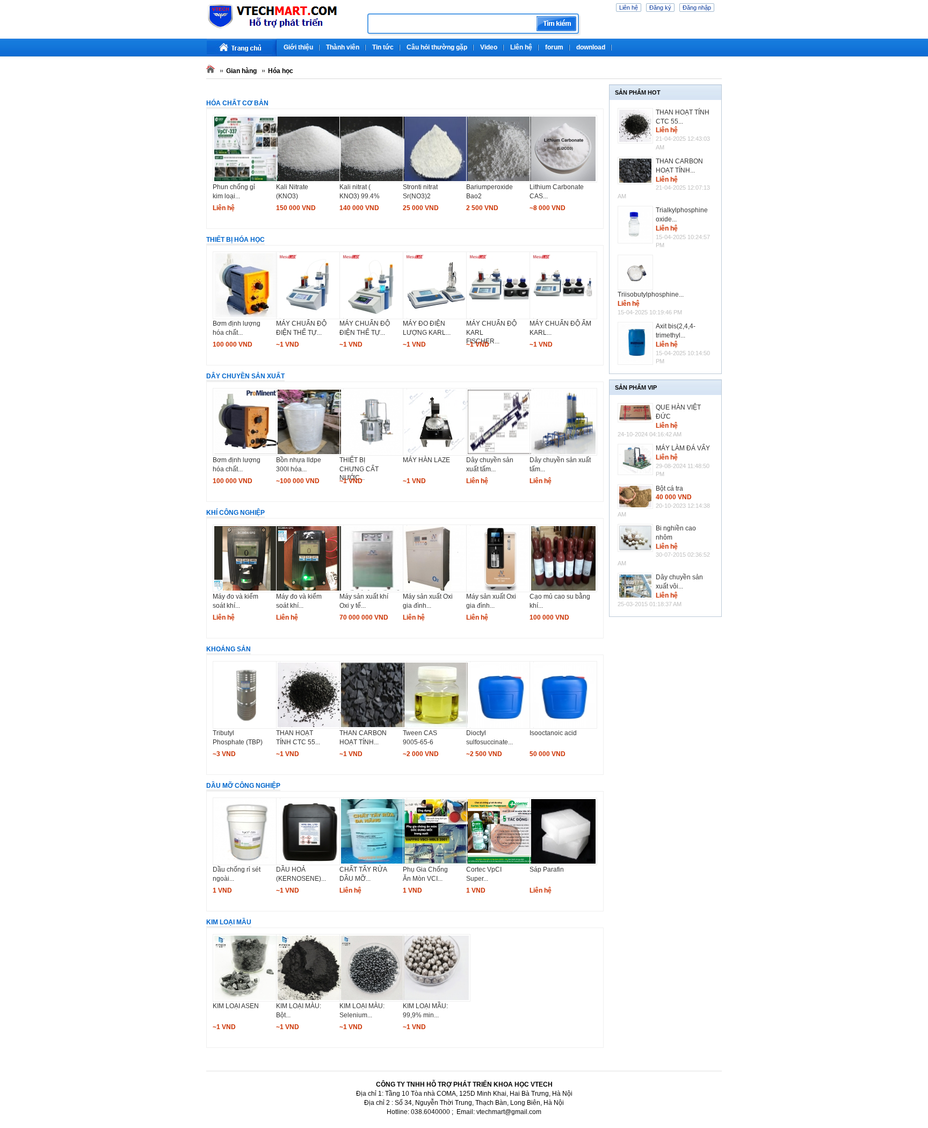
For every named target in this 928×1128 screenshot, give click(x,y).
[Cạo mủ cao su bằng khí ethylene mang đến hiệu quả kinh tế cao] (563, 590)
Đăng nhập (697, 7)
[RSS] (720, 43)
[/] (282, 27)
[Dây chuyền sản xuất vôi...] (637, 586)
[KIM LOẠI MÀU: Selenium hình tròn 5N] (373, 999)
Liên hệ (628, 7)
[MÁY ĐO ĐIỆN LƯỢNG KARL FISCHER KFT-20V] (436, 317)
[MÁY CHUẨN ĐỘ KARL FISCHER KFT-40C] (500, 317)
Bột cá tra (669, 488)
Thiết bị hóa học (235, 239)
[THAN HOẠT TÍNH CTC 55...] (637, 125)
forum (554, 47)
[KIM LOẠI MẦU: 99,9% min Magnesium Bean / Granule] (436, 999)
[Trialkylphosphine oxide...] (637, 224)
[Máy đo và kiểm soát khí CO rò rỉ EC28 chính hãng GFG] (310, 590)
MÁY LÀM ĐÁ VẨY (683, 448)
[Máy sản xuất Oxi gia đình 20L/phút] (436, 590)
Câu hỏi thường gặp (437, 47)
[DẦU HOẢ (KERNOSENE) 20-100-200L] (310, 863)
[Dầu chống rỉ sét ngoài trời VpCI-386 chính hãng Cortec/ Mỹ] (246, 863)
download (590, 47)
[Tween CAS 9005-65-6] (436, 726)
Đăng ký (660, 7)
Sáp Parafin (547, 869)
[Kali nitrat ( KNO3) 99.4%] (373, 180)
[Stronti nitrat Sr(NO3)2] (436, 180)
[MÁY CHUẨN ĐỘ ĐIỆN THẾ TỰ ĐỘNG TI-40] (310, 317)
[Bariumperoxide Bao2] (500, 180)
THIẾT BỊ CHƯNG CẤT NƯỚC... (359, 469)
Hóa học (280, 71)
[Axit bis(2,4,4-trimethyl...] (637, 343)
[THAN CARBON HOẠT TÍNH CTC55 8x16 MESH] (373, 726)
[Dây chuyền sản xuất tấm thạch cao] (500, 453)
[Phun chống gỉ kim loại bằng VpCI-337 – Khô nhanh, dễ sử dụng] (246, 180)
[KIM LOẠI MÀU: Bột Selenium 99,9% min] (310, 999)
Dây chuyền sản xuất (245, 376)
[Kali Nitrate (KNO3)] (310, 180)
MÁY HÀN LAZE (426, 460)
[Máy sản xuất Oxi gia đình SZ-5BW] (500, 590)
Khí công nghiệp (235, 512)
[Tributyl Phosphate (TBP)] (246, 726)
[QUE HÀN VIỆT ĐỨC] (637, 412)
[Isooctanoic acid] (563, 726)
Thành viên (342, 47)
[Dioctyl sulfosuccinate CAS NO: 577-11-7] (500, 726)
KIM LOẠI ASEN (236, 1006)
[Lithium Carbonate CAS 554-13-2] (563, 180)
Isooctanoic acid (553, 733)
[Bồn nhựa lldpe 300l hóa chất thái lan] (310, 453)
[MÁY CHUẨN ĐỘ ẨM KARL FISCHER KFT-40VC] (563, 317)
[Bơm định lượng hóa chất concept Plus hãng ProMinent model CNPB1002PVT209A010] (246, 317)
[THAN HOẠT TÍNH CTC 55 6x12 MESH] (310, 726)
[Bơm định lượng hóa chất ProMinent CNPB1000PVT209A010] (246, 453)
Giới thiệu (298, 47)
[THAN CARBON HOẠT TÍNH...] (637, 171)
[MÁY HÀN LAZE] (436, 453)
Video (488, 47)
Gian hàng (241, 71)
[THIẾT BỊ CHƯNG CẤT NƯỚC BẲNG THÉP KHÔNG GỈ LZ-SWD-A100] (373, 453)
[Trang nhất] (242, 47)
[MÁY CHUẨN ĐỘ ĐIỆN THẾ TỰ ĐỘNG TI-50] (373, 317)
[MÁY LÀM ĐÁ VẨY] (637, 459)
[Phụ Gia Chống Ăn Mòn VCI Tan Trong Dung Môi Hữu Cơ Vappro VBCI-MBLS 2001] (436, 863)
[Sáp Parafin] (563, 863)
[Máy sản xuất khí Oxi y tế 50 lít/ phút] (373, 590)
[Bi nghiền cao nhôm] (637, 538)
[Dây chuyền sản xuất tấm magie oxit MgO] (563, 453)
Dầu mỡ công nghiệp (243, 785)
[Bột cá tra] (637, 496)
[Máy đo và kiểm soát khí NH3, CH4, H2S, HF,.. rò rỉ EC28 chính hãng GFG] (246, 590)
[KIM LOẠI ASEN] (246, 999)
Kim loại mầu (228, 922)
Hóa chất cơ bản (237, 103)
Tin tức (383, 47)
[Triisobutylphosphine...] (637, 272)
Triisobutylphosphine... (651, 294)
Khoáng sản (228, 649)
